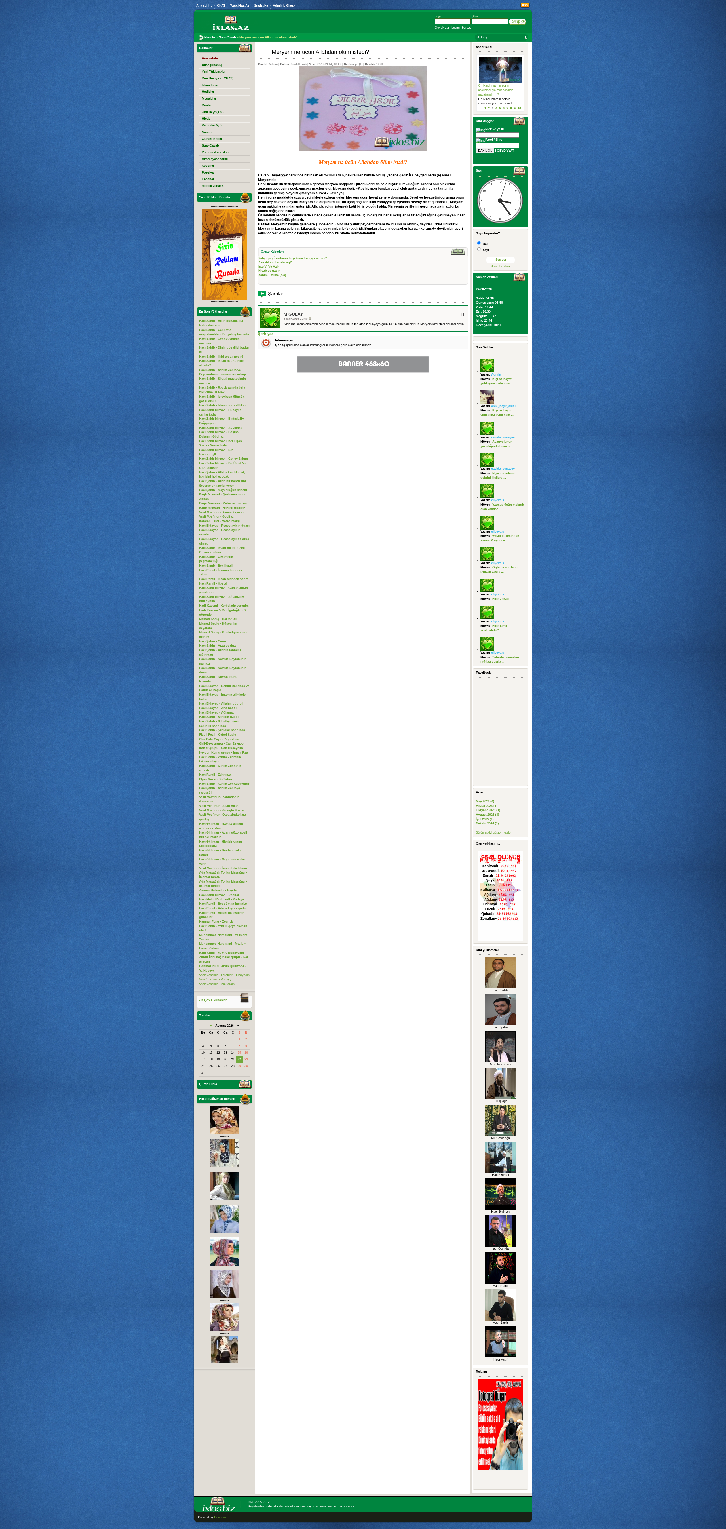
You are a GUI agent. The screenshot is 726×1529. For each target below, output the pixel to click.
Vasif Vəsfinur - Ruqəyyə (216, 979)
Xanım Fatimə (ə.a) (272, 275)
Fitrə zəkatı (500, 598)
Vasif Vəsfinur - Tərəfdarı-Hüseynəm (224, 975)
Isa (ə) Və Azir (268, 266)
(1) (360, 64)
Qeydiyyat (442, 27)
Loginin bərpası (461, 27)
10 (519, 108)
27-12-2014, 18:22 (329, 64)
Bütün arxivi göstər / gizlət (493, 832)
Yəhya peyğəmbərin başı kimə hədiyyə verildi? (292, 258)
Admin (273, 64)
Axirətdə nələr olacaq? (275, 262)
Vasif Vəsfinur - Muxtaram (217, 984)
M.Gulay (293, 314)
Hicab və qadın (269, 270)
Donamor (220, 1517)
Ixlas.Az (253, 1501)
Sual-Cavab (299, 64)
